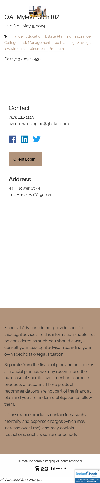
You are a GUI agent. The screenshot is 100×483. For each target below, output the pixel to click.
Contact (13, 73)
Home (10, 26)
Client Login (18, 133)
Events (11, 97)
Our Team (15, 121)
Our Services (19, 49)
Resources (16, 61)
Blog (10, 85)
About (11, 38)
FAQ (8, 109)
